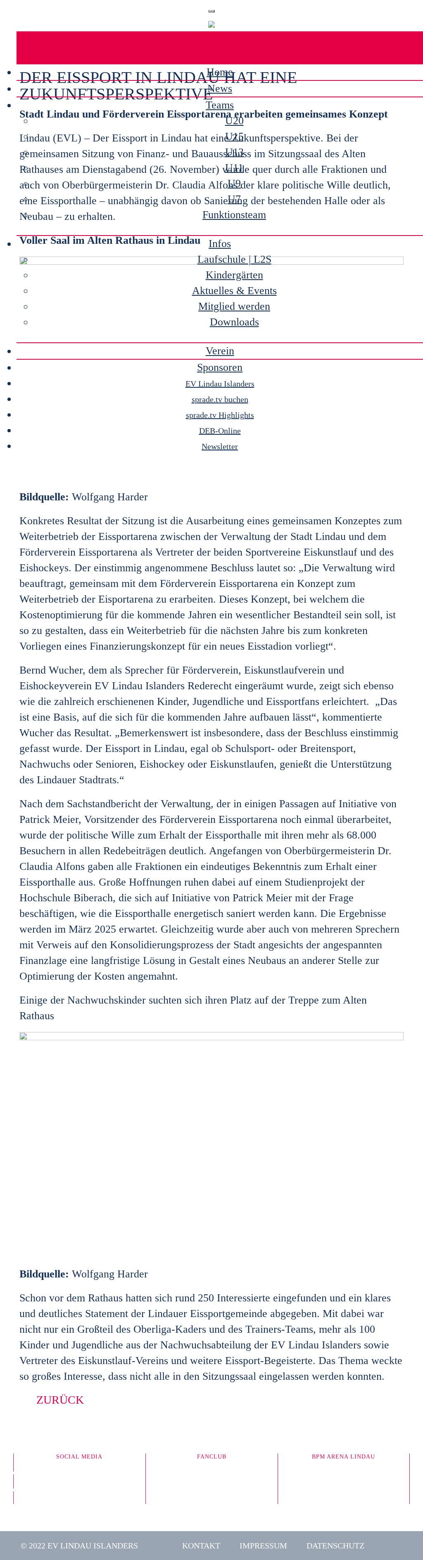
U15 (234, 136)
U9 (234, 183)
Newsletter (220, 446)
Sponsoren (219, 367)
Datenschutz (335, 1545)
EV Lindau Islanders (219, 383)
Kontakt (201, 1545)
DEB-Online (220, 430)
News (219, 88)
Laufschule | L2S (234, 259)
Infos (220, 244)
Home (220, 72)
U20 (234, 121)
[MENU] (211, 11)
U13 (234, 152)
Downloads (234, 322)
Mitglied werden (234, 306)
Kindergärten (234, 275)
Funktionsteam (234, 215)
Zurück (60, 1399)
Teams (220, 105)
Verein (220, 351)
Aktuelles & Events (234, 291)
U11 (234, 168)
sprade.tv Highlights (220, 414)
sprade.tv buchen (220, 399)
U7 (234, 199)
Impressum (263, 1545)
